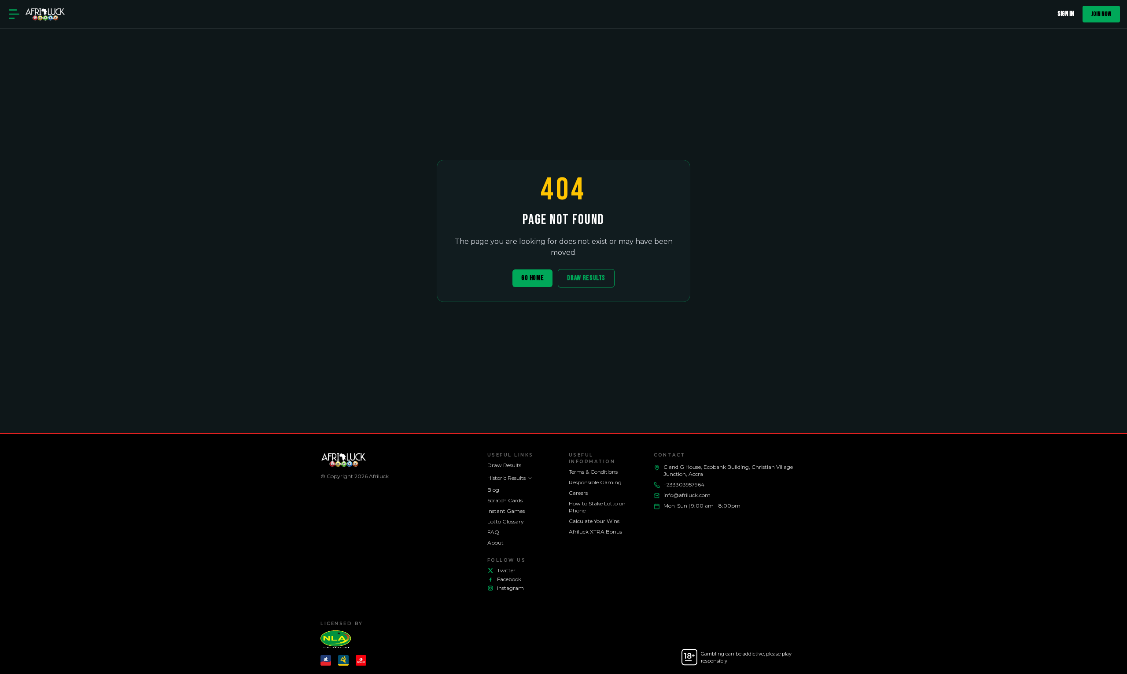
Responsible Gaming (595, 482)
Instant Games (506, 511)
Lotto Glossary (505, 521)
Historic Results (506, 478)
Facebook (509, 579)
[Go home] (45, 14)
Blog (493, 489)
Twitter (506, 570)
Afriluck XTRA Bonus (595, 531)
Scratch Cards (505, 500)
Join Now (1101, 14)
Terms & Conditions (593, 471)
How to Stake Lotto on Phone (597, 507)
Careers (578, 493)
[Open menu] (14, 14)
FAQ (493, 532)
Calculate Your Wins (594, 521)
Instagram (510, 588)
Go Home (532, 278)
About (495, 542)
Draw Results (586, 278)
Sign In (1065, 14)
